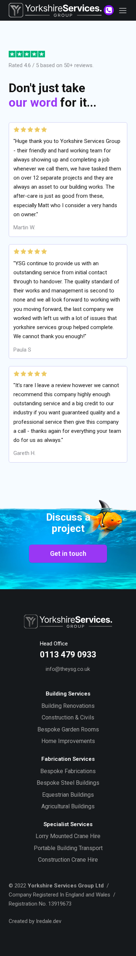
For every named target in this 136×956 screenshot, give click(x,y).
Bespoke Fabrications (68, 771)
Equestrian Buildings (68, 794)
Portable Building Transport (68, 848)
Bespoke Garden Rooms (68, 729)
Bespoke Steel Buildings (68, 782)
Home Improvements (68, 741)
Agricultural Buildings (68, 806)
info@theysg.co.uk (68, 669)
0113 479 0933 (68, 655)
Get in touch (68, 553)
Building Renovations (68, 705)
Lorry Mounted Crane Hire (68, 836)
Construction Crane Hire (68, 859)
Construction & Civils (68, 717)
